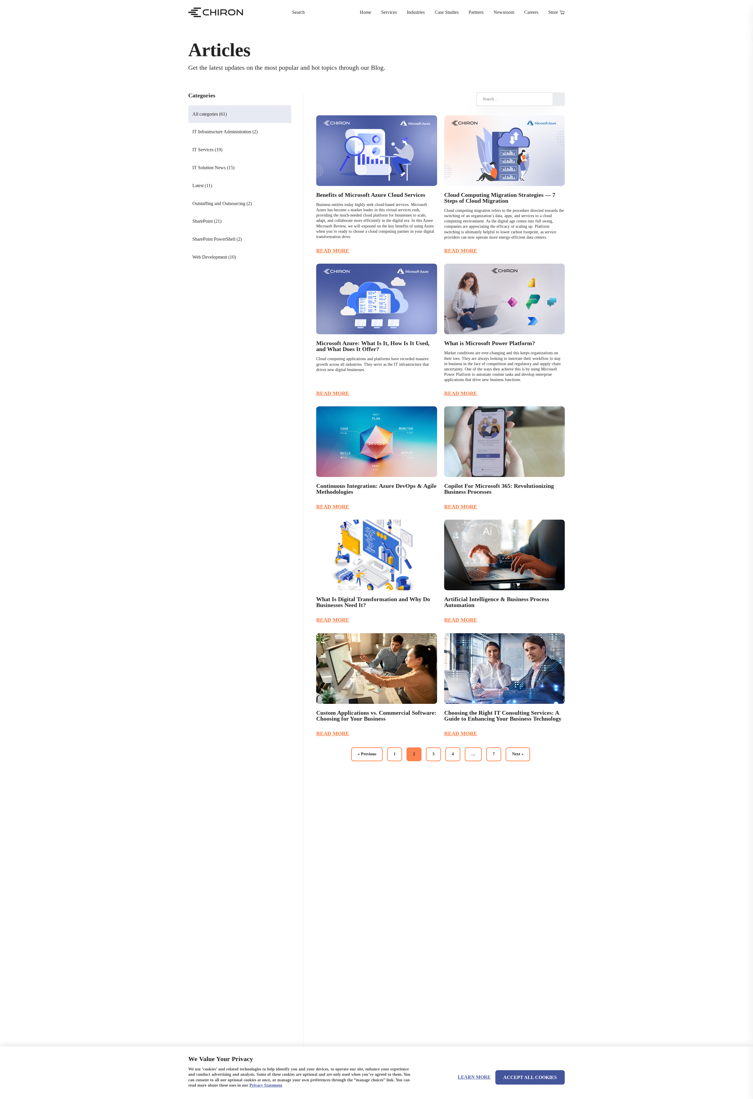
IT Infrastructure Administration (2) (225, 131)
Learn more (474, 1077)
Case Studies (447, 12)
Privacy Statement (265, 1085)
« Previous (367, 754)
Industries (416, 12)
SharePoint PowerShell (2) (217, 239)
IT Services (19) (207, 149)
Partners (476, 12)
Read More (332, 251)
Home (365, 12)
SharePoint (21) (206, 221)
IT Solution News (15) (213, 167)
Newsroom (504, 12)
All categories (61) (209, 114)
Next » (518, 754)
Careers (531, 12)
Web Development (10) (214, 257)
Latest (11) (202, 185)
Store (553, 12)
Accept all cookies (530, 1077)
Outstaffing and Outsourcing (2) (222, 203)
